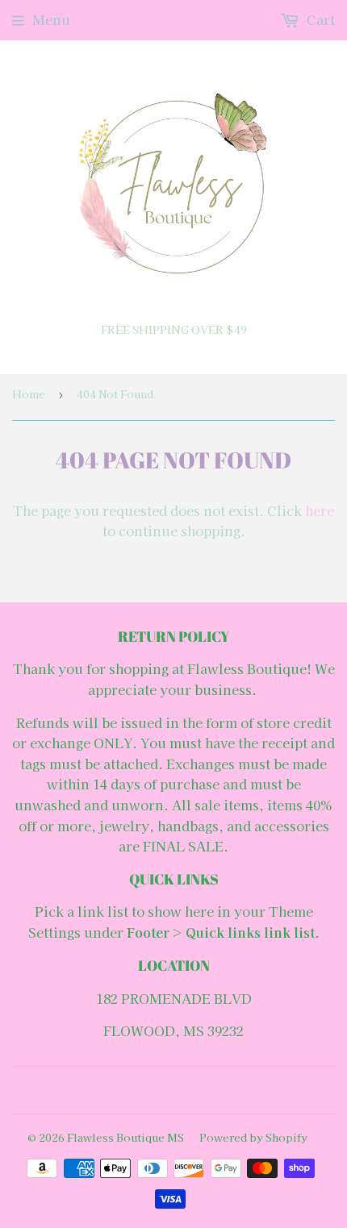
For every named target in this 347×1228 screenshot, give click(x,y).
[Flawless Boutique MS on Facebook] (169, 1090)
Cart (319, 19)
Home (28, 394)
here (319, 510)
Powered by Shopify (253, 1137)
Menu (51, 19)
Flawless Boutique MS (125, 1137)
